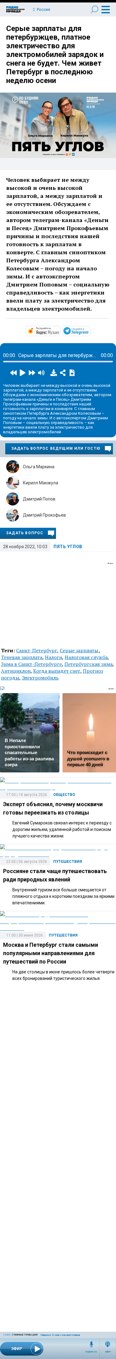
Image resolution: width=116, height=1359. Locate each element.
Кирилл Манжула (40, 482)
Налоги (53, 657)
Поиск (94, 9)
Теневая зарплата (21, 657)
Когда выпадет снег (56, 670)
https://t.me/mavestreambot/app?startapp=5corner (89, 330)
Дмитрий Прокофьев (44, 515)
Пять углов (68, 546)
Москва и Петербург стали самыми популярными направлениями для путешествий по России (50, 953)
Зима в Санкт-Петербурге (31, 664)
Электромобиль (40, 677)
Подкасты (91, 1352)
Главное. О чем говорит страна (60, 1335)
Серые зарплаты (79, 650)
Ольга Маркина (38, 466)
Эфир (108, 1352)
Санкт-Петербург (36, 650)
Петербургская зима (88, 664)
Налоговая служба (86, 657)
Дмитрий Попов (39, 498)
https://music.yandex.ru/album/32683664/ (59, 330)
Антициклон (16, 670)
